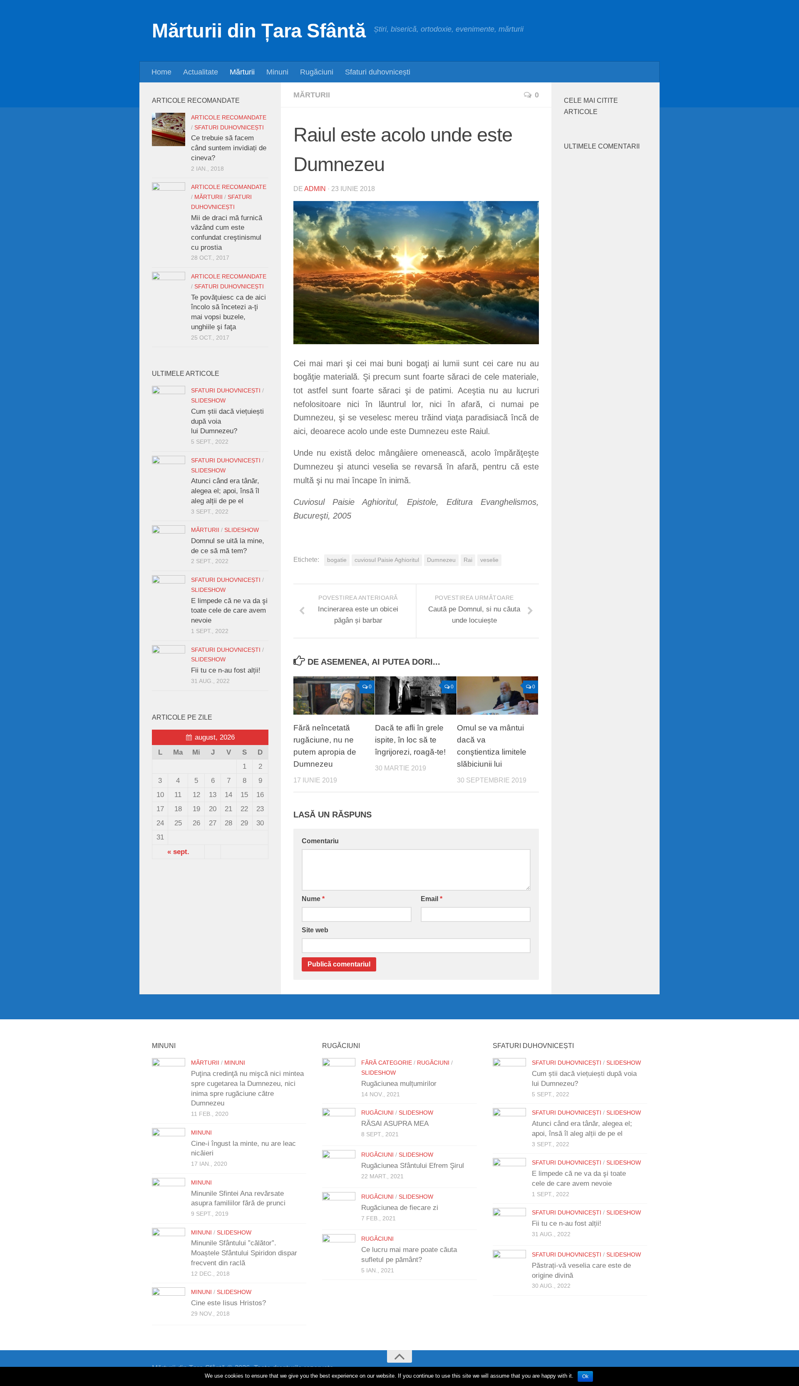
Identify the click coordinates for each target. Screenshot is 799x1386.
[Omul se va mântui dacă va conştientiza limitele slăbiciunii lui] (497, 695)
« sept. (178, 852)
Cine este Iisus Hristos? (228, 1303)
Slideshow (208, 400)
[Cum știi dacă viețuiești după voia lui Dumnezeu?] (168, 402)
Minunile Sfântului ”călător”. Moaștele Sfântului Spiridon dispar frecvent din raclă (244, 1253)
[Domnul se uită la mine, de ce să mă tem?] (168, 542)
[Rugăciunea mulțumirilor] (338, 1074)
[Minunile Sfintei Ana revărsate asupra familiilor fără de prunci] (168, 1194)
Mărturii (242, 72)
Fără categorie (386, 1063)
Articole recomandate (228, 117)
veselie (489, 560)
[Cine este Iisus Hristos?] (168, 1304)
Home (161, 72)
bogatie (337, 560)
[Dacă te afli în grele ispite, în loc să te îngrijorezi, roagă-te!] (415, 695)
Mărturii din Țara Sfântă (258, 31)
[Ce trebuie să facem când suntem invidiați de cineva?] (168, 129)
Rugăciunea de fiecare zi (399, 1208)
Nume (313, 898)
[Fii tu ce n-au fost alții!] (168, 661)
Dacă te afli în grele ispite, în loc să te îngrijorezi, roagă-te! (410, 739)
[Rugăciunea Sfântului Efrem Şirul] (338, 1166)
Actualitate (200, 72)
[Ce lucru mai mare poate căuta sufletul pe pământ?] (338, 1250)
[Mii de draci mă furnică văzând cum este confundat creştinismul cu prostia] (168, 199)
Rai (468, 560)
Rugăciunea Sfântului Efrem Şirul (412, 1166)
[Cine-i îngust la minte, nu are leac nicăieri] (168, 1144)
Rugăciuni (316, 72)
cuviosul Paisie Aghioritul (387, 560)
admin (315, 188)
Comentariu (320, 841)
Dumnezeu (441, 560)
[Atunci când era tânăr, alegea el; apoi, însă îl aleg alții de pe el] (168, 472)
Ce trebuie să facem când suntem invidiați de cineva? (228, 147)
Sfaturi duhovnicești (377, 72)
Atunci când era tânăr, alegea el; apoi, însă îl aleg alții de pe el (225, 490)
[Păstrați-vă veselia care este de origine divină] (509, 1266)
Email (431, 898)
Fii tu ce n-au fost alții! (226, 670)
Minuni (277, 72)
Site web (315, 930)
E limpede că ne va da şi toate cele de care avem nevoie (229, 610)
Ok (585, 1376)
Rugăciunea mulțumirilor (399, 1084)
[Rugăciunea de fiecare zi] (338, 1208)
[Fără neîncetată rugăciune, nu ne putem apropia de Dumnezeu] (334, 695)
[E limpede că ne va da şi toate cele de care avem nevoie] (168, 592)
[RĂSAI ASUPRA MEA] (338, 1124)
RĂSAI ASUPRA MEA (395, 1124)
